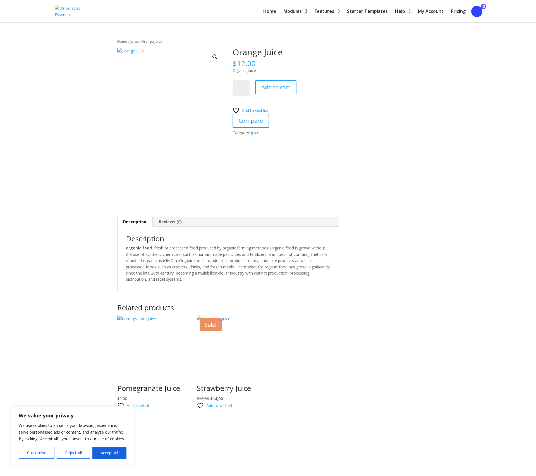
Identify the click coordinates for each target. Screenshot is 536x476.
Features (324, 11)
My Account (431, 11)
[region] (72, 435)
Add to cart (275, 87)
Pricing (458, 11)
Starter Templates (367, 11)
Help (400, 11)
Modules (292, 11)
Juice (134, 41)
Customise (36, 452)
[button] (215, 57)
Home (269, 11)
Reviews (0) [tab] (170, 221)
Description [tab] (134, 221)
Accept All (109, 452)
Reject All (73, 452)
